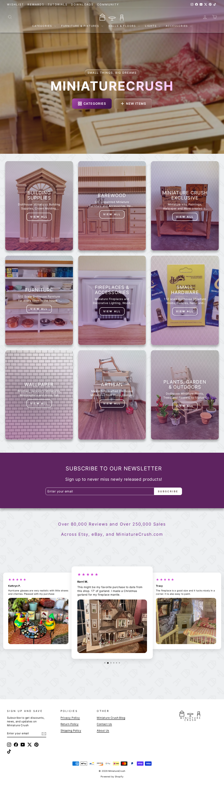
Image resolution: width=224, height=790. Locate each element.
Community (108, 4)
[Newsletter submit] (44, 733)
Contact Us (104, 724)
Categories (42, 25)
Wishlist (15, 4)
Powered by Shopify (112, 776)
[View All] (39, 205)
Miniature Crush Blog (111, 717)
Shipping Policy (71, 730)
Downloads (82, 4)
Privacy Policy (70, 717)
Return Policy (70, 724)
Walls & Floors (122, 25)
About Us (103, 730)
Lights (151, 25)
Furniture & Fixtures (80, 25)
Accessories (177, 25)
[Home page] (112, 17)
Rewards (35, 4)
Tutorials (58, 4)
